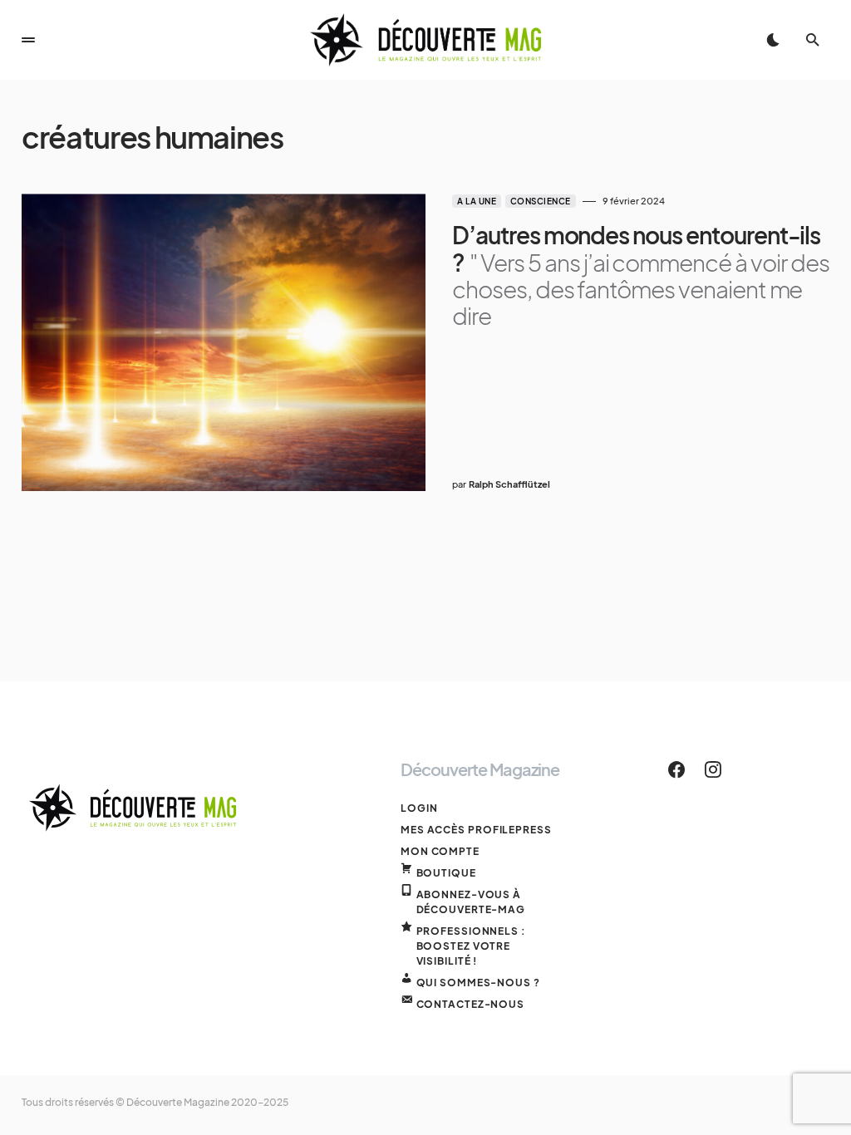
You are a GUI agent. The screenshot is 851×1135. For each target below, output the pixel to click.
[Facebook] (676, 769)
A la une (476, 201)
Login (419, 808)
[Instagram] (713, 769)
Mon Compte (440, 851)
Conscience (540, 201)
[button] (28, 39)
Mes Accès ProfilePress (476, 829)
